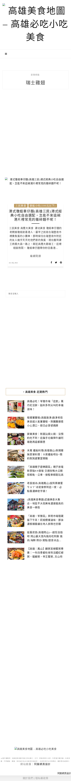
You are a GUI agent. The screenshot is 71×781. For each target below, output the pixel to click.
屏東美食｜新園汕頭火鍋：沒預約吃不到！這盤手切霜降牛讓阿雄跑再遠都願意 (45, 438)
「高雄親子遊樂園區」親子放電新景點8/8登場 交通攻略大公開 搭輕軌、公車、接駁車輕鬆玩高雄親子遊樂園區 (45, 473)
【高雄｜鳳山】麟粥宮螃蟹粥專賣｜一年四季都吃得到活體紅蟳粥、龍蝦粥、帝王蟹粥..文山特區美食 (45, 554)
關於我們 (28, 778)
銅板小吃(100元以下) (43, 205)
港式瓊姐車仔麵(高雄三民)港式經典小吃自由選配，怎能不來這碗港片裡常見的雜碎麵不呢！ (35, 215)
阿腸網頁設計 (42, 764)
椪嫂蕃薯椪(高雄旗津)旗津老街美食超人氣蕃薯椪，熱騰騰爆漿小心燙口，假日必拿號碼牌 (45, 421)
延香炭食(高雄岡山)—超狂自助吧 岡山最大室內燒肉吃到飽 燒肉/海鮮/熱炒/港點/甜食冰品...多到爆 (45, 538)
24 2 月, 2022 (13, 263)
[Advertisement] (35, 136)
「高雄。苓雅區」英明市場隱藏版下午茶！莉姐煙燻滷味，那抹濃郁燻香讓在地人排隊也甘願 (45, 520)
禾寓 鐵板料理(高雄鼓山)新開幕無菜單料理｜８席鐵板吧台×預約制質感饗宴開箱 (45, 454)
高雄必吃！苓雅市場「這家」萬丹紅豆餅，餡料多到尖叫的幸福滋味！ (45, 405)
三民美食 (20, 205)
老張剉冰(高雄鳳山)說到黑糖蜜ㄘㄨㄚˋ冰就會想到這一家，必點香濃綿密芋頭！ (45, 487)
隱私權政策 (41, 778)
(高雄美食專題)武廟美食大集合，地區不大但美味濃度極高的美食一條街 (45, 503)
